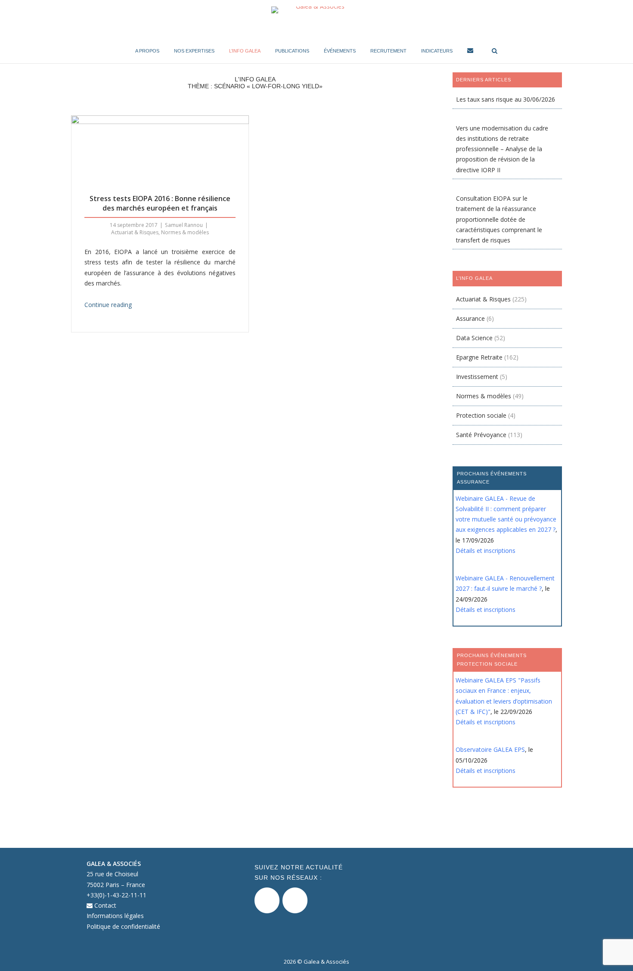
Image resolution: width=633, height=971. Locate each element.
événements (340, 50)
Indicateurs (437, 50)
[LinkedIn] (294, 900)
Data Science (474, 338)
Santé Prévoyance (481, 435)
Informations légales (115, 916)
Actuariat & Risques (134, 232)
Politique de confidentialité (123, 926)
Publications (292, 50)
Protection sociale (481, 415)
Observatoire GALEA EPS (490, 749)
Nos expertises (194, 50)
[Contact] (470, 52)
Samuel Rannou (184, 225)
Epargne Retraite (479, 357)
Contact (104, 905)
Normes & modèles (185, 232)
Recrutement (388, 50)
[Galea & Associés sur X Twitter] (266, 900)
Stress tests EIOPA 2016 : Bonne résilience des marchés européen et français (160, 203)
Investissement (477, 376)
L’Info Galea (245, 50)
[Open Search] (494, 51)
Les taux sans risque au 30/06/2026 (505, 99)
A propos (147, 50)
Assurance (470, 318)
